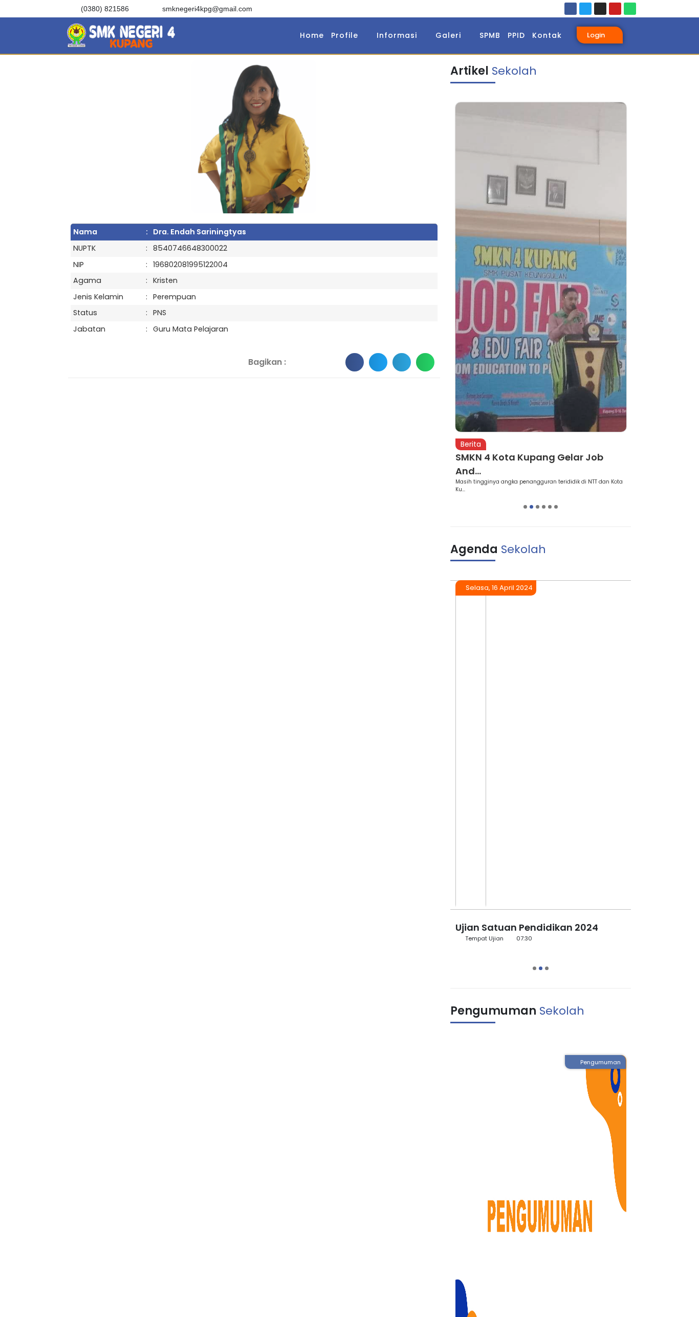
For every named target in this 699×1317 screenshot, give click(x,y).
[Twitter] (585, 9)
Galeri (448, 35)
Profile (344, 35)
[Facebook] (570, 9)
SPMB (489, 35)
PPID (516, 35)
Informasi (397, 35)
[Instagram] (600, 9)
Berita (471, 444)
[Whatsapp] (630, 9)
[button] (354, 362)
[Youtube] (615, 9)
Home (312, 35)
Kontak (547, 35)
